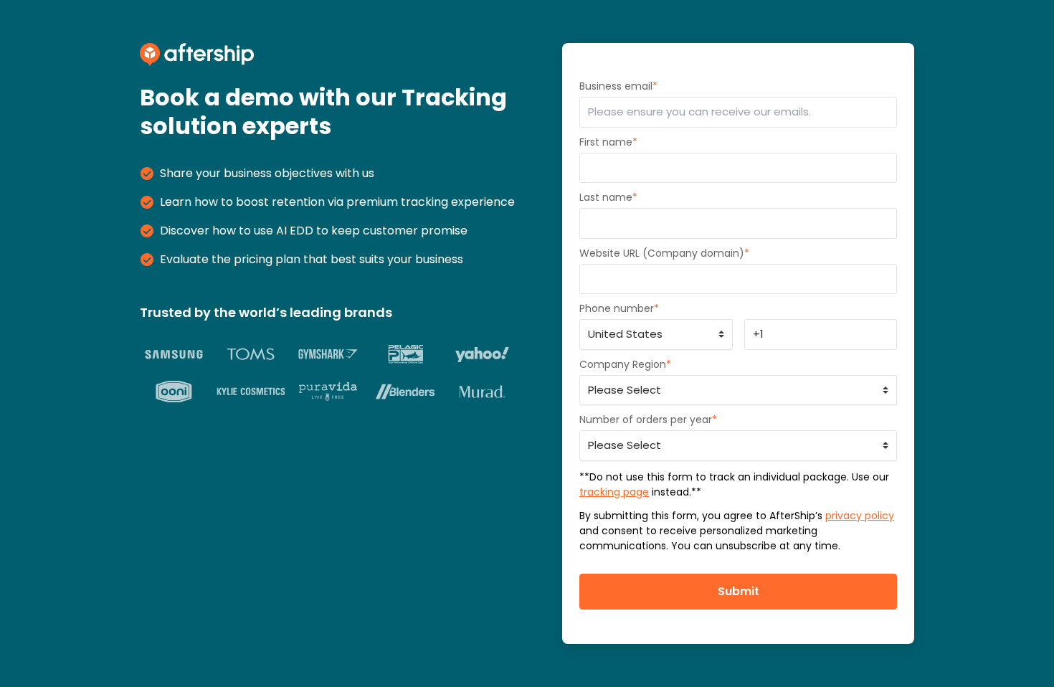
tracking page (614, 492)
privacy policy (859, 515)
